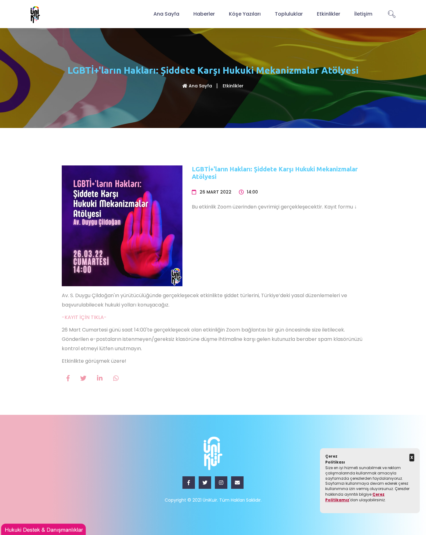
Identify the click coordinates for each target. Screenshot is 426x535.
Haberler (204, 13)
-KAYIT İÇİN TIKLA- (84, 317)
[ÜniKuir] (35, 14)
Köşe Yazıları (245, 13)
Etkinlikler (328, 13)
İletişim (363, 13)
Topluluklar (289, 13)
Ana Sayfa (166, 13)
